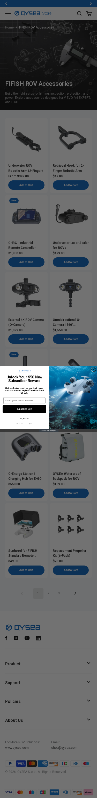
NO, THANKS (24, 419)
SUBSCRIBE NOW (24, 409)
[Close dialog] (93, 369)
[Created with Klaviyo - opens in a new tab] (48, 430)
